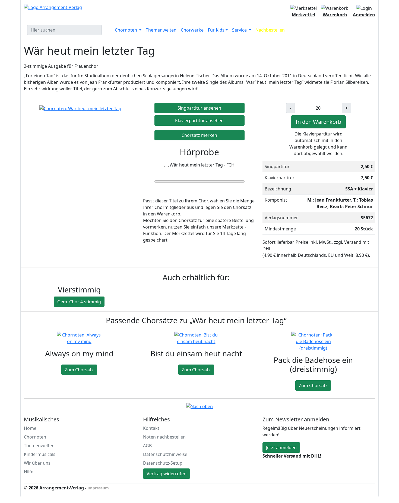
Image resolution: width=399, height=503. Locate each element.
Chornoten (35, 437)
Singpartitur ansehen (199, 108)
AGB (147, 446)
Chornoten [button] (126, 30)
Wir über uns (37, 463)
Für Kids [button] (216, 30)
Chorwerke (192, 30)
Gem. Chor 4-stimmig (79, 302)
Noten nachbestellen (164, 437)
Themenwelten (161, 30)
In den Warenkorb (318, 121)
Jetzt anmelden (281, 447)
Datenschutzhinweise (165, 454)
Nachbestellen (270, 30)
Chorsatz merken (199, 135)
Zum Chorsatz (79, 370)
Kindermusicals (39, 454)
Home (30, 428)
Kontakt (151, 428)
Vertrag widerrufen (166, 474)
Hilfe (28, 472)
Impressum (98, 487)
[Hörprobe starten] (166, 166)
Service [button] (240, 30)
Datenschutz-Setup (162, 463)
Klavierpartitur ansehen (199, 121)
